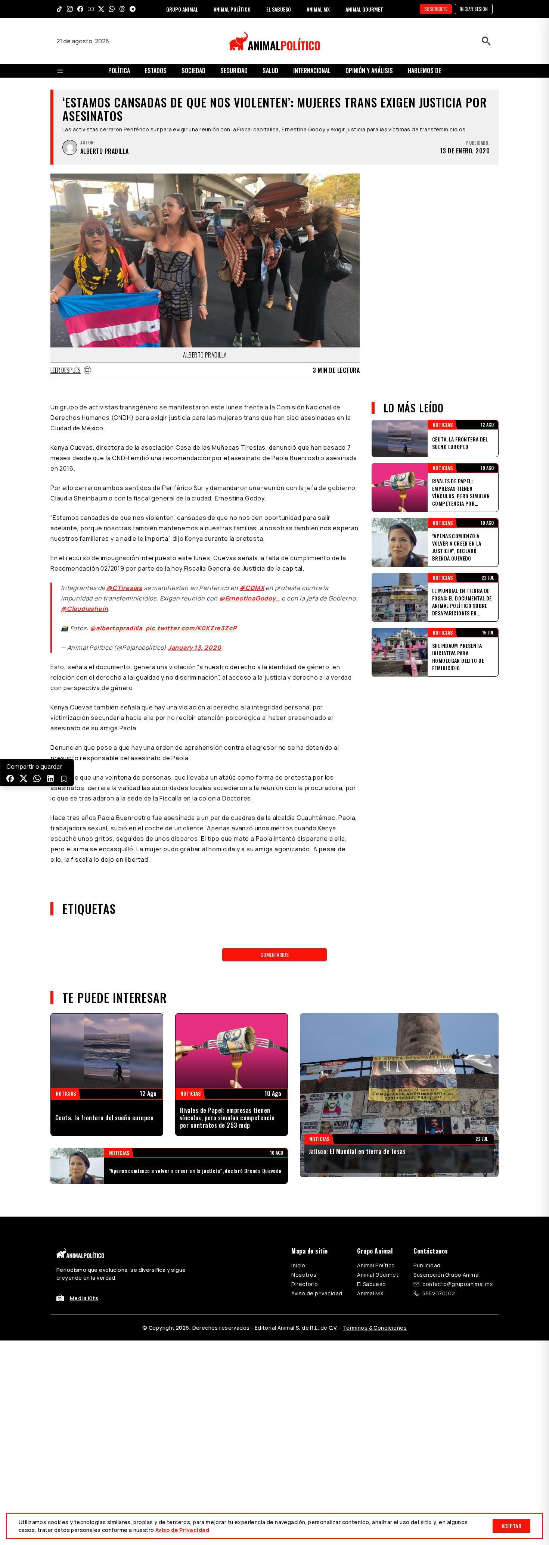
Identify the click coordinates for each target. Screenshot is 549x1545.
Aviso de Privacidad (182, 1529)
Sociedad (193, 70)
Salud (270, 70)
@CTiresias (124, 588)
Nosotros (303, 1274)
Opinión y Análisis (369, 70)
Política (119, 70)
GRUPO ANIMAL (182, 9)
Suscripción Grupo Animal (446, 1274)
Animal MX (370, 1293)
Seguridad (234, 70)
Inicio (298, 1265)
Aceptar (511, 1526)
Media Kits (84, 1298)
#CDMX (251, 588)
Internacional (312, 70)
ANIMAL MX (318, 9)
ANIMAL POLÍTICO (232, 9)
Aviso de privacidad (316, 1293)
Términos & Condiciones (375, 1327)
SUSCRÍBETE (435, 9)
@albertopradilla (116, 628)
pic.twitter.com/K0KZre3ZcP (191, 628)
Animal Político (376, 1265)
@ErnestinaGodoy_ (249, 598)
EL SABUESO (278, 9)
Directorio (304, 1284)
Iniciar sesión (474, 9)
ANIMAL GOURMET (364, 9)
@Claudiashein (84, 609)
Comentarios (274, 954)
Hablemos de (424, 70)
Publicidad (426, 1265)
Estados (156, 70)
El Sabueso (371, 1284)
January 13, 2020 (194, 647)
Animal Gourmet (377, 1274)
